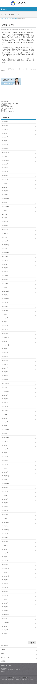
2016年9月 (5, 580)
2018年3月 (5, 510)
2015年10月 (5, 622)
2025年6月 (5, 175)
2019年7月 (5, 449)
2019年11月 (5, 433)
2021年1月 (5, 379)
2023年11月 (5, 248)
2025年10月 (5, 160)
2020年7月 (5, 403)
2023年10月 (5, 252)
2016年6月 (5, 591)
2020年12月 (5, 383)
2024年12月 (5, 198)
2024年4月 (5, 229)
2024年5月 (5, 225)
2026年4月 (5, 137)
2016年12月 (5, 568)
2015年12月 (5, 614)
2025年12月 (5, 152)
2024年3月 (5, 233)
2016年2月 (5, 607)
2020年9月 (5, 395)
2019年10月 (5, 437)
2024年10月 (5, 206)
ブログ (33, 29)
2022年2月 (5, 329)
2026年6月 (5, 129)
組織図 (2, 653)
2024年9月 (5, 210)
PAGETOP (32, 642)
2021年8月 (5, 352)
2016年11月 (5, 572)
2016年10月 (5, 576)
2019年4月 (5, 460)
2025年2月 (5, 191)
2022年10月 (5, 299)
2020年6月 (5, 406)
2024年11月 (5, 202)
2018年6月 (5, 499)
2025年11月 (5, 156)
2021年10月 (5, 345)
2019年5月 (5, 456)
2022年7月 (5, 310)
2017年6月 (5, 545)
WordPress (10, 679)
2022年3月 (5, 325)
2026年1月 (5, 148)
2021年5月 (5, 364)
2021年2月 (5, 376)
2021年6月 (5, 360)
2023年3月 (5, 279)
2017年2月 (5, 560)
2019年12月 (5, 429)
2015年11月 (5, 618)
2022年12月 (5, 291)
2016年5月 (5, 595)
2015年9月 (5, 626)
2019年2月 (5, 468)
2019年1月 (5, 472)
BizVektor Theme (18, 679)
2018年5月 (5, 503)
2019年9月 (5, 441)
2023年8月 (5, 260)
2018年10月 (5, 483)
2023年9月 (5, 256)
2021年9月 (5, 349)
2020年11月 (5, 387)
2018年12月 (5, 476)
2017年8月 (5, 537)
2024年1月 (5, 241)
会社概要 (3, 649)
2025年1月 (5, 195)
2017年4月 (5, 553)
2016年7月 (5, 587)
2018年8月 (5, 491)
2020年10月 (5, 391)
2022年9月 (5, 302)
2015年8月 (5, 630)
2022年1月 (5, 333)
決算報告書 (3, 661)
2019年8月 (5, 445)
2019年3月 (5, 464)
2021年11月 (5, 341)
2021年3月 (5, 372)
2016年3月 (5, 603)
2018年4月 (5, 507)
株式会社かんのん (16, 677)
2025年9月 (5, 164)
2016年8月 (5, 583)
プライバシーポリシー (6, 657)
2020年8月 (5, 399)
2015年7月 (5, 634)
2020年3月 (5, 418)
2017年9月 (5, 533)
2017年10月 (5, 530)
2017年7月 (5, 541)
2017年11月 (5, 526)
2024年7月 (5, 218)
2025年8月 (5, 168)
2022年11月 (5, 295)
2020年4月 (5, 414)
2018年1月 (5, 518)
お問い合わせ (4, 645)
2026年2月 (5, 144)
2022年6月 (5, 314)
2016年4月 (5, 599)
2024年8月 (5, 214)
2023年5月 (5, 272)
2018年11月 (5, 479)
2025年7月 (5, 171)
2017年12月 (5, 522)
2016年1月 (5, 610)
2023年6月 (5, 268)
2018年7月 (5, 495)
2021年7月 (5, 356)
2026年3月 (5, 141)
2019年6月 (5, 453)
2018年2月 (5, 514)
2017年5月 (5, 549)
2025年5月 (5, 179)
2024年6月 (5, 221)
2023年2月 (5, 283)
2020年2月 (5, 422)
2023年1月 (5, 287)
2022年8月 (5, 306)
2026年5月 (5, 133)
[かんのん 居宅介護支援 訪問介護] (18, 4)
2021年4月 (5, 368)
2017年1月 (5, 564)
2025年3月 (5, 187)
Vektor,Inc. (26, 679)
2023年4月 (5, 275)
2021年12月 (5, 337)
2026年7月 (5, 125)
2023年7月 (5, 264)
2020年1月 (5, 426)
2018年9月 (5, 487)
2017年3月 (5, 557)
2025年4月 (5, 183)
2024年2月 (5, 237)
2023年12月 (5, 245)
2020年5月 (5, 410)
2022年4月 (5, 322)
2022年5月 (5, 318)
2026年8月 (5, 121)
